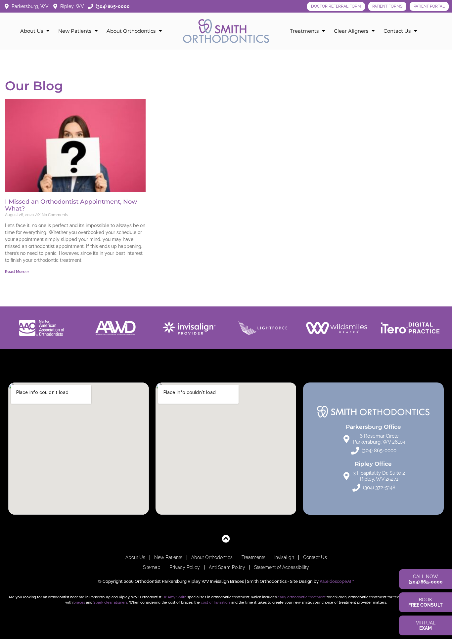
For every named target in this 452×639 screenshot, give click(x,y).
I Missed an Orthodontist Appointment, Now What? (71, 205)
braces (79, 602)
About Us (31, 31)
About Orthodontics (131, 31)
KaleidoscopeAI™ (337, 581)
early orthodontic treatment (302, 597)
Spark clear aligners (110, 602)
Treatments (304, 31)
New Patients (74, 31)
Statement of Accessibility (281, 567)
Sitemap (151, 567)
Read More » (17, 271)
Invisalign (284, 557)
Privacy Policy (184, 567)
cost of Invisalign (215, 602)
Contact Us (397, 31)
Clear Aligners (351, 31)
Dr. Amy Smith (174, 597)
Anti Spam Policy (227, 567)
